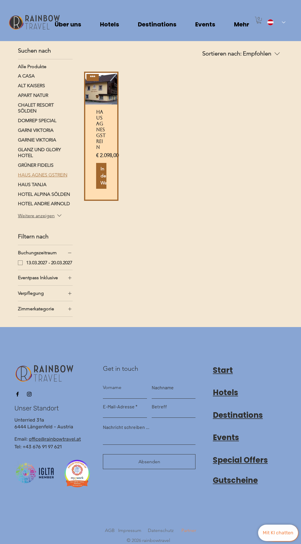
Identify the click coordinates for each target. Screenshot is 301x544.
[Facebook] (17, 394)
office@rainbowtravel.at (55, 439)
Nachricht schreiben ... (126, 427)
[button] (259, 20)
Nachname (163, 387)
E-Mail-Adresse (119, 406)
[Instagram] (29, 394)
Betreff (159, 406)
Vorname (112, 387)
